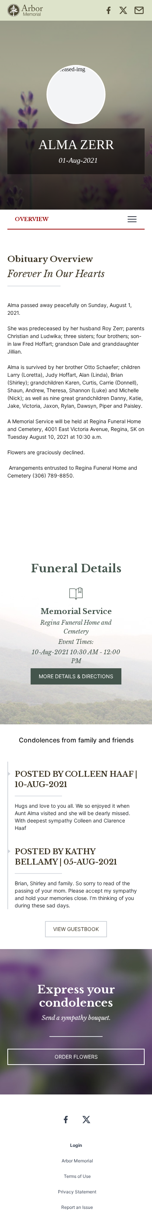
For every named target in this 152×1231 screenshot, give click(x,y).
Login (76, 1145)
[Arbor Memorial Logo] (25, 10)
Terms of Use (77, 1176)
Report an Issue (77, 1207)
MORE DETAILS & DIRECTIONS (76, 676)
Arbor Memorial (77, 1160)
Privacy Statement (77, 1191)
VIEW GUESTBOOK (76, 929)
